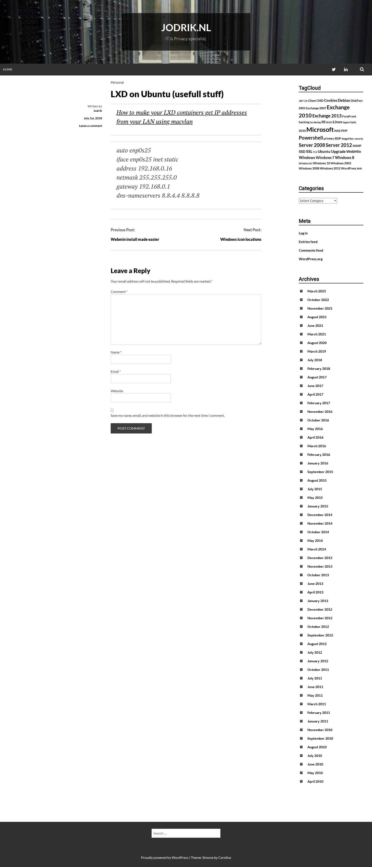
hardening (315, 122)
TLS (315, 152)
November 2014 (319, 523)
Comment (119, 291)
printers (329, 138)
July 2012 (314, 652)
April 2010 (315, 781)
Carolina (224, 857)
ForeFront (349, 116)
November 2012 (319, 618)
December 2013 (319, 558)
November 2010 (319, 730)
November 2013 (319, 566)
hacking (304, 122)
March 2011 (316, 704)
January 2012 (317, 661)
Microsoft (320, 129)
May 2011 (315, 695)
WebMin (353, 151)
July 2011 (314, 678)
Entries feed (308, 242)
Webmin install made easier (135, 239)
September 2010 (320, 738)
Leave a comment (90, 126)
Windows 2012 (330, 168)
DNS (302, 108)
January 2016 (317, 463)
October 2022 (318, 300)
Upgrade (338, 151)
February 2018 (318, 368)
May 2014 (315, 540)
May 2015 (315, 497)
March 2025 (316, 291)
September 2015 (320, 472)
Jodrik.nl (186, 27)
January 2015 (317, 506)
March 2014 (316, 549)
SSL (309, 151)
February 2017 (318, 403)
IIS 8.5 (329, 122)
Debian (344, 100)
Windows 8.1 (305, 163)
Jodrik (97, 110)
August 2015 (317, 480)
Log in (303, 233)
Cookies (330, 100)
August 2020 (317, 343)
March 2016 (316, 446)
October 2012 (318, 626)
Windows (307, 157)
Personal (117, 82)
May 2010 (315, 773)
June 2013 (315, 583)
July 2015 (314, 489)
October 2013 (318, 575)
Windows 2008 (309, 168)
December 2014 (319, 515)
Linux (337, 122)
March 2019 (316, 351)
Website (117, 391)
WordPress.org (310, 259)
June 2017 (315, 386)
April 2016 (315, 437)
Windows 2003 (341, 163)
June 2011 (315, 687)
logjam (346, 122)
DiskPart (357, 100)
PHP (344, 130)
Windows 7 (325, 157)
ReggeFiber (348, 138)
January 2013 (317, 601)
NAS (337, 130)
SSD (302, 151)
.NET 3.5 (303, 100)
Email (116, 371)
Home (7, 69)
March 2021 (316, 334)
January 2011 (317, 721)
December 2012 (319, 609)
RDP (338, 138)
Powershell (311, 138)
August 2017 (317, 377)
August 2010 (317, 747)
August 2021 (317, 317)
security (359, 138)
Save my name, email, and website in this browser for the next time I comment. (168, 415)
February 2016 (318, 454)
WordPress (348, 168)
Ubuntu (324, 151)
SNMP (357, 146)
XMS (359, 168)
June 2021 (315, 325)
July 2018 (314, 360)
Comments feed (311, 250)
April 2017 (315, 394)
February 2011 (318, 712)
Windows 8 (344, 157)
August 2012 (317, 644)
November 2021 (319, 308)
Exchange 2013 (327, 115)
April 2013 (315, 592)
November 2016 (319, 411)
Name (116, 352)
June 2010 (315, 764)
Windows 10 (321, 163)
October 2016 (318, 420)
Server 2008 (312, 145)
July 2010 (314, 755)
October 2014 (318, 532)
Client (312, 100)
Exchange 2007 (316, 108)
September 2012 (320, 635)
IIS (323, 122)
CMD (319, 100)
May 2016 (315, 429)
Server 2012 (339, 145)
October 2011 (318, 669)
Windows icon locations (240, 239)
